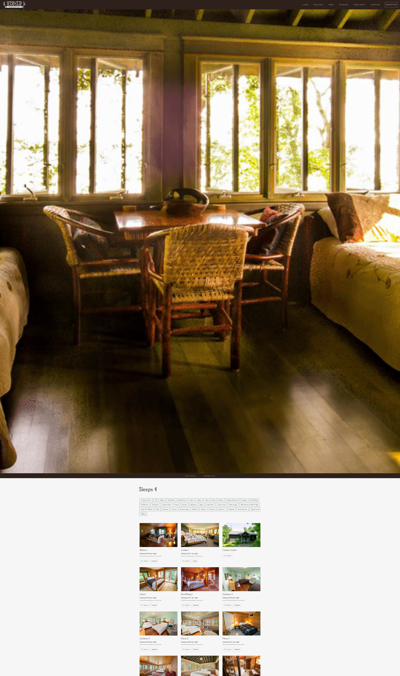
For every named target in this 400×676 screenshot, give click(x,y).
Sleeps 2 (195, 509)
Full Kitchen (145, 505)
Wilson (143, 514)
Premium (165, 509)
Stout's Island (190, 475)
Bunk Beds (171, 500)
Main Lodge (233, 505)
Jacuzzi (184, 505)
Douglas (244, 500)
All (156, 500)
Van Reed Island (209, 475)
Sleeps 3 (203, 509)
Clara (207, 500)
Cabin (191, 500)
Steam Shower (242, 509)
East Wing (253, 500)
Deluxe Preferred (232, 500)
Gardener (155, 505)
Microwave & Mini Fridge (249, 505)
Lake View (210, 505)
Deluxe (221, 500)
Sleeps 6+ (222, 509)
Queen (174, 509)
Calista (199, 500)
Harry (177, 505)
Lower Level (221, 505)
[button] (305, 4)
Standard (231, 509)
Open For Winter (147, 509)
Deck (213, 500)
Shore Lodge (184, 509)
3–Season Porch (146, 500)
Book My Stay (391, 4)
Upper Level (255, 509)
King (201, 505)
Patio (157, 509)
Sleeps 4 (212, 509)
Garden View (166, 505)
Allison (162, 500)
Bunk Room (182, 500)
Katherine (193, 505)
